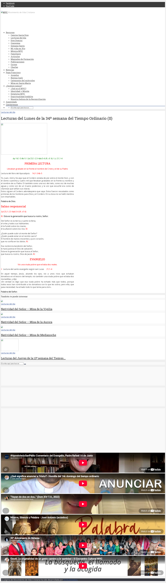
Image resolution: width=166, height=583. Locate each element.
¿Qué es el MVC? (18, 88)
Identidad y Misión (20, 91)
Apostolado (11, 102)
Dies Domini (16, 40)
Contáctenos (12, 104)
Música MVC (17, 51)
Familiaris (16, 54)
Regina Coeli (17, 78)
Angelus (15, 75)
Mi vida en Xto (18, 48)
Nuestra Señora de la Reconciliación (28, 99)
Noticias (10, 70)
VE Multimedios (70, 579)
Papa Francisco (13, 72)
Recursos (10, 32)
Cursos (14, 64)
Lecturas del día (18, 38)
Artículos (15, 56)
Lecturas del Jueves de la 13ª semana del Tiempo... (33, 358)
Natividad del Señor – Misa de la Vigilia (26, 309)
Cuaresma (15, 43)
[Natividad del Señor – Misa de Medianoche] (2, 327)
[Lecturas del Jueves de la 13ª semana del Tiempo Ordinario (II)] (10, 350)
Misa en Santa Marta (21, 83)
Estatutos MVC (18, 94)
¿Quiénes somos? (14, 86)
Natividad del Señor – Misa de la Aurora (26, 322)
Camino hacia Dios (20, 35)
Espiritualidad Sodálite (22, 96)
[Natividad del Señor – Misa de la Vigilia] (2, 301)
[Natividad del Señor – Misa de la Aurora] (2, 314)
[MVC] (4, 12)
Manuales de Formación (22, 59)
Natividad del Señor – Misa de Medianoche (28, 335)
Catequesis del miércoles (23, 80)
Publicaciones (17, 62)
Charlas (14, 67)
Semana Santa (18, 46)
